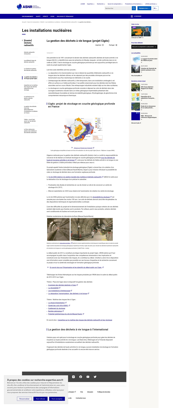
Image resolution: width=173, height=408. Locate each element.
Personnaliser (24, 399)
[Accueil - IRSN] (28, 7)
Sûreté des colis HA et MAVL (58, 306)
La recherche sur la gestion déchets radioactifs (29, 98)
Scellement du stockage (56, 308)
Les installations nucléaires (52, 22)
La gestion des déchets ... (85, 22)
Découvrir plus (135, 123)
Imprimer (98, 45)
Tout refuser (40, 399)
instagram (73, 377)
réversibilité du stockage (101, 197)
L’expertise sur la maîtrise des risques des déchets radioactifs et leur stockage (30, 87)
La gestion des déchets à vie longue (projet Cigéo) (30, 77)
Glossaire (90, 392)
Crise (52, 16)
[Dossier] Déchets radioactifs (69, 22)
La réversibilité (53, 288)
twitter (95, 377)
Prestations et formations (133, 4)
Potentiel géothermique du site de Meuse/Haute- (65, 314)
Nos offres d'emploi (68, 392)
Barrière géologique (55, 311)
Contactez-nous (81, 398)
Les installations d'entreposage (59, 291)
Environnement (27, 16)
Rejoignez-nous (143, 8)
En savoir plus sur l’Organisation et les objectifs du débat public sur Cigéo (76, 267)
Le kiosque (137, 16)
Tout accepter (57, 399)
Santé (38, 16)
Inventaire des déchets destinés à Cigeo (62, 285)
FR (154, 8)
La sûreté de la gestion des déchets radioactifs (30, 69)
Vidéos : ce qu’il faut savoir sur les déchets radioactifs (30, 121)
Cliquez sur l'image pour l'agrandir (83, 148)
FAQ (81, 392)
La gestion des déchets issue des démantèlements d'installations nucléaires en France (30, 110)
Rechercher (134, 8)
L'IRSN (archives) (150, 4)
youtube (87, 377)
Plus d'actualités (136, 75)
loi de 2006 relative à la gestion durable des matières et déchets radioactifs (75, 177)
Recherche (100, 4)
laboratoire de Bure (65, 243)
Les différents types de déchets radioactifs (30, 61)
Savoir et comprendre (114, 4)
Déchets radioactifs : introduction (29, 53)
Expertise (90, 4)
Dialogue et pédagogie (65, 16)
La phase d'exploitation (56, 303)
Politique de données (103, 392)
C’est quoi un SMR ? (136, 37)
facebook (80, 377)
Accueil (24, 22)
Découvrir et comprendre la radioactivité (143, 46)
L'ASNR (83, 4)
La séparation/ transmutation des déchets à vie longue (67, 294)
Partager (112, 45)
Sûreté (45, 16)
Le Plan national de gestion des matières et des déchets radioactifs (30, 131)
